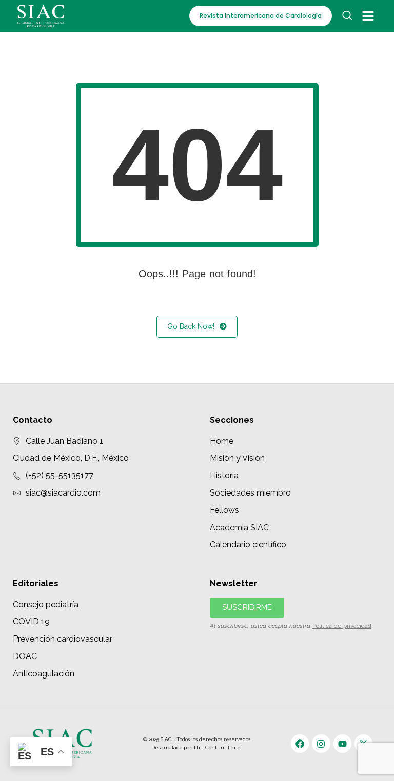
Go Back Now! (190, 326)
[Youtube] (342, 743)
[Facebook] (299, 743)
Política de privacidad (341, 625)
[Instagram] (320, 743)
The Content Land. (218, 747)
